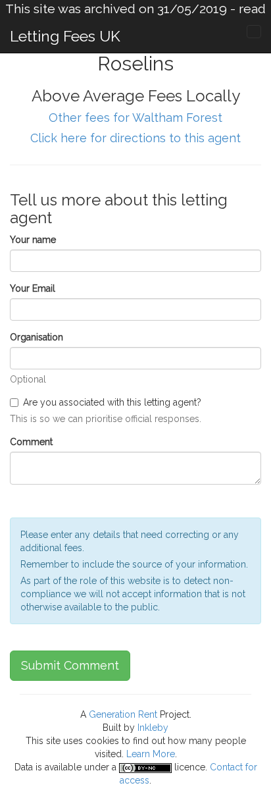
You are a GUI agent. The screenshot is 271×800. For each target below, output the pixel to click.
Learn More (150, 754)
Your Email (32, 288)
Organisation (36, 337)
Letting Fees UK (65, 36)
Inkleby (152, 727)
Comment (31, 442)
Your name (33, 239)
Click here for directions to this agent (135, 138)
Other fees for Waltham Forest (135, 117)
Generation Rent (123, 714)
